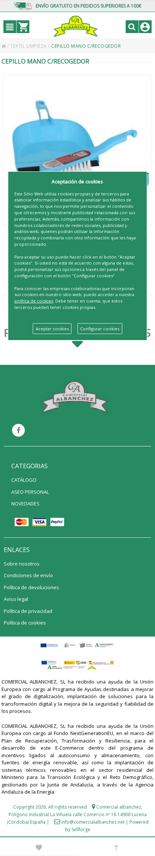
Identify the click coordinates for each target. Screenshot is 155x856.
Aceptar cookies (52, 328)
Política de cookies (25, 622)
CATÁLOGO (23, 479)
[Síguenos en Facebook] (18, 430)
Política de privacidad (28, 611)
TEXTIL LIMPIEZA (29, 46)
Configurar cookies (99, 328)
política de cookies (33, 301)
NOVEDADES (25, 503)
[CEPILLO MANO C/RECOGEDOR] (77, 150)
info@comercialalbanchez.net (93, 822)
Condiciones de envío (28, 575)
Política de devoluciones (31, 587)
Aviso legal (16, 599)
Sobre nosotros (22, 563)
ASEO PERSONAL (30, 491)
